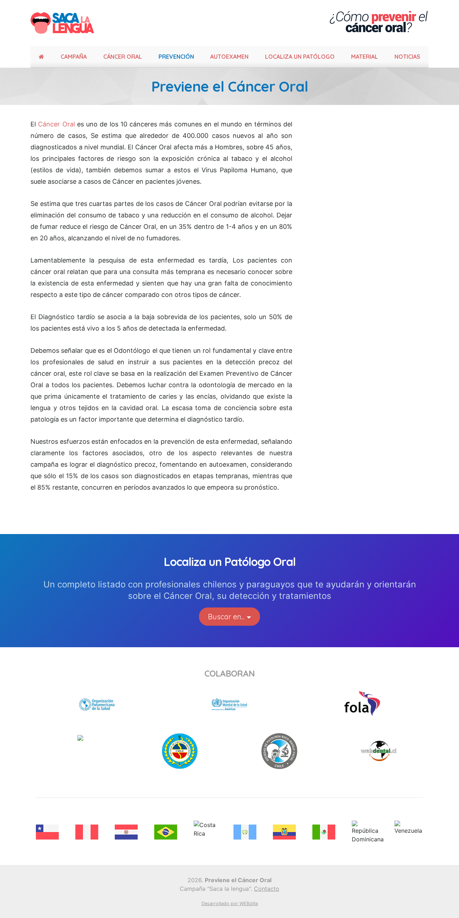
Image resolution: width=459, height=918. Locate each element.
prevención (176, 56)
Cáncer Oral (56, 124)
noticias (407, 56)
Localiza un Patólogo (300, 56)
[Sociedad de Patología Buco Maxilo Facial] (279, 750)
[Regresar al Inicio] (63, 23)
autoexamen (229, 56)
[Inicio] (41, 56)
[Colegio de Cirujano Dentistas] (180, 750)
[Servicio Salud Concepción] (97, 703)
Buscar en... (226, 616)
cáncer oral (122, 56)
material (364, 56)
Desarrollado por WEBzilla (230, 903)
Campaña (74, 56)
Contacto (266, 888)
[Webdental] (379, 750)
